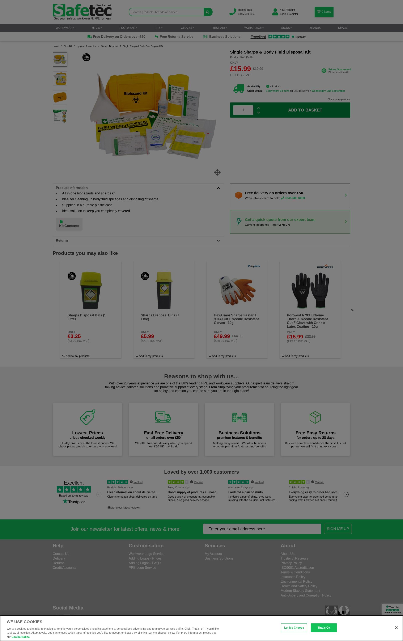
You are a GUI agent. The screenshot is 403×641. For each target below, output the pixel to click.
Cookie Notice (21, 636)
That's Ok (324, 627)
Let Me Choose (294, 627)
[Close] (396, 627)
